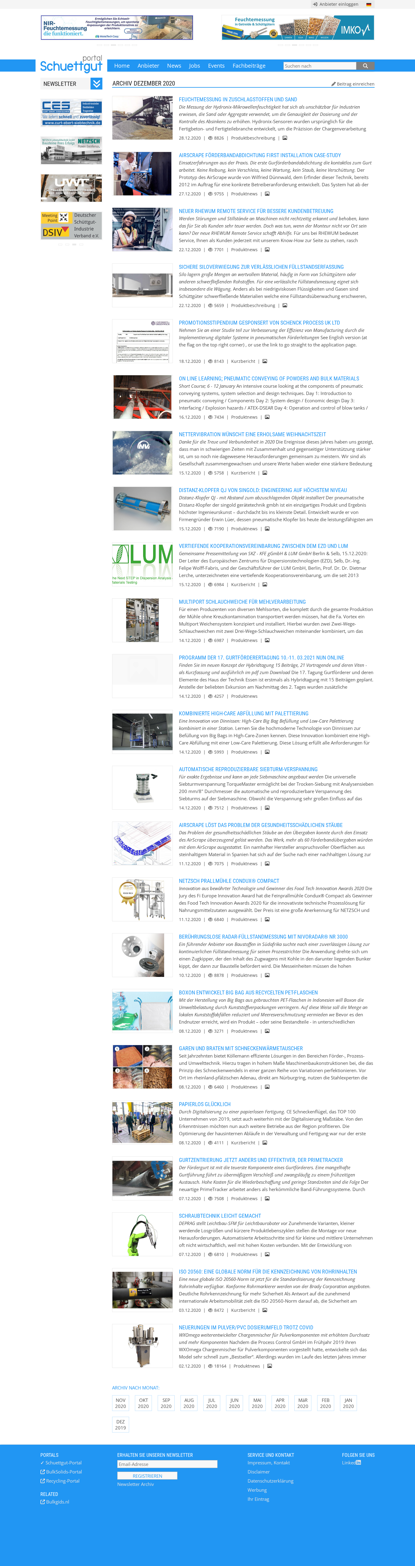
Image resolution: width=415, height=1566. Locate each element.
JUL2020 (211, 1403)
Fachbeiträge (249, 65)
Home (122, 65)
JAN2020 (348, 1403)
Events (216, 65)
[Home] (71, 65)
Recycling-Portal (62, 1481)
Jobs (194, 65)
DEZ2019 (120, 1425)
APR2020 (280, 1403)
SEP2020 (166, 1403)
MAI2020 (257, 1403)
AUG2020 (188, 1403)
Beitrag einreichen (356, 84)
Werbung (257, 1490)
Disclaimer (259, 1472)
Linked (349, 1463)
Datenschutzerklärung (270, 1481)
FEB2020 (325, 1403)
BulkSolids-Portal (63, 1472)
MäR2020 (302, 1403)
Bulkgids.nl (57, 1502)
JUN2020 (234, 1403)
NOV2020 (120, 1403)
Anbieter (148, 65)
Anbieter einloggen (337, 4)
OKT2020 (143, 1403)
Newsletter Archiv (135, 1484)
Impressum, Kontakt (269, 1463)
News (174, 65)
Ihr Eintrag (258, 1499)
